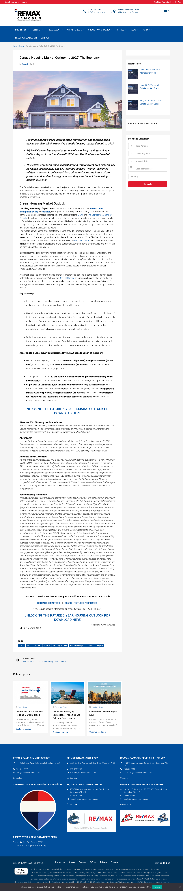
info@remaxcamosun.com (28, 773)
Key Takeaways (76, 645)
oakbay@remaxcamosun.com (83, 773)
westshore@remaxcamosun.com (84, 799)
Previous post (29, 658)
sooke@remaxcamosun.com (136, 799)
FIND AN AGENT (53, 30)
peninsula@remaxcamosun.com (138, 773)
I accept (157, 887)
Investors (95, 707)
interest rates (96, 208)
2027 (29, 645)
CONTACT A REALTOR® (48, 603)
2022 (21, 645)
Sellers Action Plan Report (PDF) (28, 842)
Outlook (90, 645)
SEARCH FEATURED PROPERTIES (81, 603)
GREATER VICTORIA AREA (99, 30)
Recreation (58, 707)
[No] (179, 887)
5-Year (38, 645)
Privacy (103, 862)
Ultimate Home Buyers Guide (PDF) (29, 845)
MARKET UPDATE (74, 30)
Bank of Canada (66, 278)
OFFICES (120, 30)
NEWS (133, 30)
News (20, 707)
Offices (93, 862)
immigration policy (29, 211)
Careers (82, 862)
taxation (46, 211)
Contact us (18, 778)
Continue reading (23, 729)
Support (114, 862)
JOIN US (146, 30)
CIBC (80, 215)
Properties (60, 862)
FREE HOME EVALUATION (26, 38)
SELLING (36, 30)
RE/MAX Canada (82, 240)
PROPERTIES (20, 30)
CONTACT (45, 38)
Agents (72, 862)
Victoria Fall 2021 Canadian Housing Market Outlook (45, 662)
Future (47, 645)
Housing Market (60, 645)
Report (21, 46)
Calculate (148, 184)
